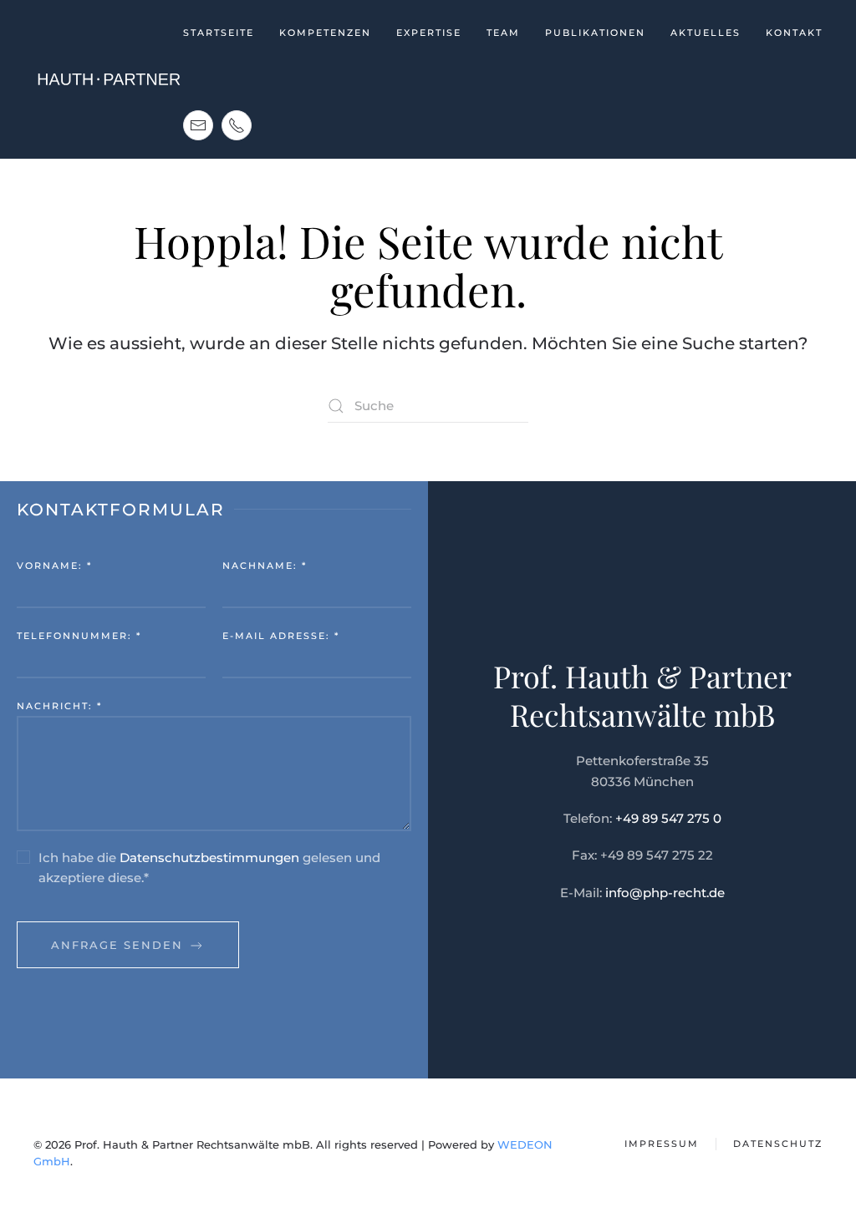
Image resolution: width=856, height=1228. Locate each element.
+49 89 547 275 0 (668, 818)
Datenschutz (778, 1143)
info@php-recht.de (665, 893)
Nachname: (264, 565)
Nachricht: (59, 706)
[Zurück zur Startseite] (108, 79)
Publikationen (595, 32)
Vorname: (54, 565)
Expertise (428, 32)
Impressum (661, 1143)
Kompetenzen (325, 32)
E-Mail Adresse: (280, 636)
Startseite (218, 32)
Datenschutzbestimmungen (209, 857)
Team (503, 32)
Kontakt (794, 32)
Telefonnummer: (79, 636)
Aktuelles (705, 32)
